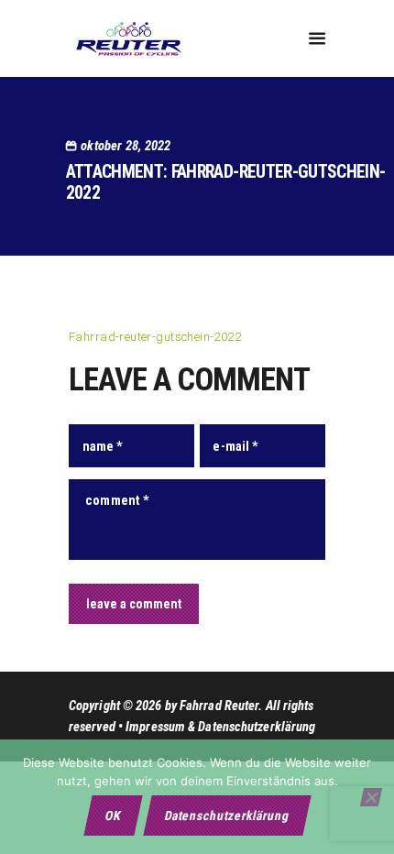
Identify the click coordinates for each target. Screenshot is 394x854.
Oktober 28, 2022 (125, 145)
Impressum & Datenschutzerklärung (220, 726)
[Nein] (371, 797)
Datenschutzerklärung (226, 815)
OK (113, 815)
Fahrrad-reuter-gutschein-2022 (155, 337)
